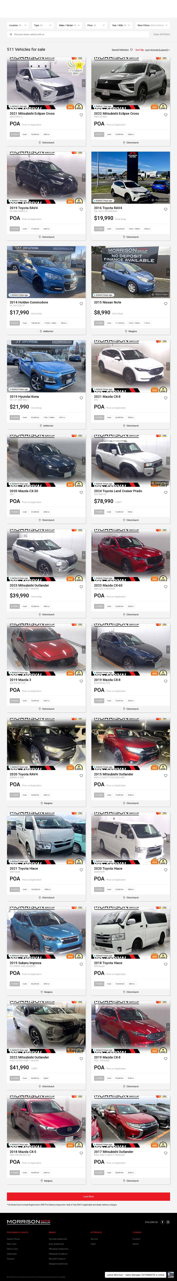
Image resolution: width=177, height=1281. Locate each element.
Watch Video (161, 200)
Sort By (139, 49)
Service (94, 1239)
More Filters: (144, 25)
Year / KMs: (117, 25)
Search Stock (13, 1239)
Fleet (93, 1243)
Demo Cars (12, 1248)
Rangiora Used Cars (58, 1263)
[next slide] (84, 83)
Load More (88, 1196)
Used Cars (12, 1253)
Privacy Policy (37, 1277)
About (135, 1243)
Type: (36, 25)
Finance (11, 1258)
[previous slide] (9, 83)
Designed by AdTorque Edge (54, 1277)
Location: (13, 25)
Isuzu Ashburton (56, 1243)
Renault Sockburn (57, 1258)
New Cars (11, 1243)
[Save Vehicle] (81, 115)
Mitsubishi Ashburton (58, 1248)
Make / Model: (66, 25)
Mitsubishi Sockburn (58, 1253)
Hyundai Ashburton (58, 1239)
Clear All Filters (161, 34)
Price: (90, 25)
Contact (136, 1239)
